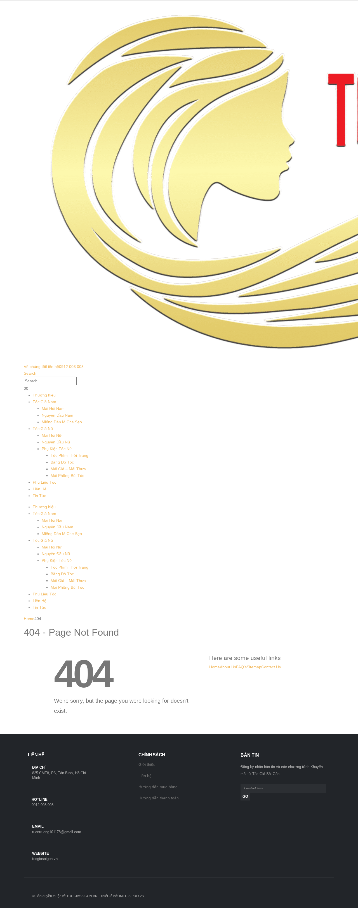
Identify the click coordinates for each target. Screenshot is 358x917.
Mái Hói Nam (53, 408)
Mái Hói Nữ (52, 435)
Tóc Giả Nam (44, 402)
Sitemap (254, 667)
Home (214, 667)
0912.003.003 (71, 366)
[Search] (80, 381)
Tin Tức (39, 495)
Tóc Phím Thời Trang (69, 455)
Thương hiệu (44, 395)
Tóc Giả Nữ (43, 428)
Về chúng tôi (35, 366)
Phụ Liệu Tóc (44, 482)
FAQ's (241, 667)
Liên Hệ (39, 489)
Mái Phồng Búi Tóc (67, 475)
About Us (228, 667)
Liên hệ (52, 366)
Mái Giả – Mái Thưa (68, 469)
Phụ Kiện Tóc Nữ (57, 448)
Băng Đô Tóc (62, 462)
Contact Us (271, 667)
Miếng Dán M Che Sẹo (62, 422)
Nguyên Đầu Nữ (56, 442)
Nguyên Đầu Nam (57, 415)
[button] (30, 373)
